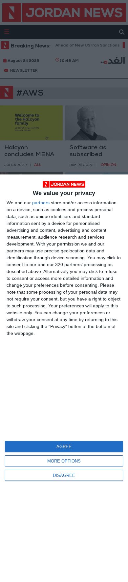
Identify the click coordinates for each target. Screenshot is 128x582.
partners (41, 202)
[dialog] (64, 378)
